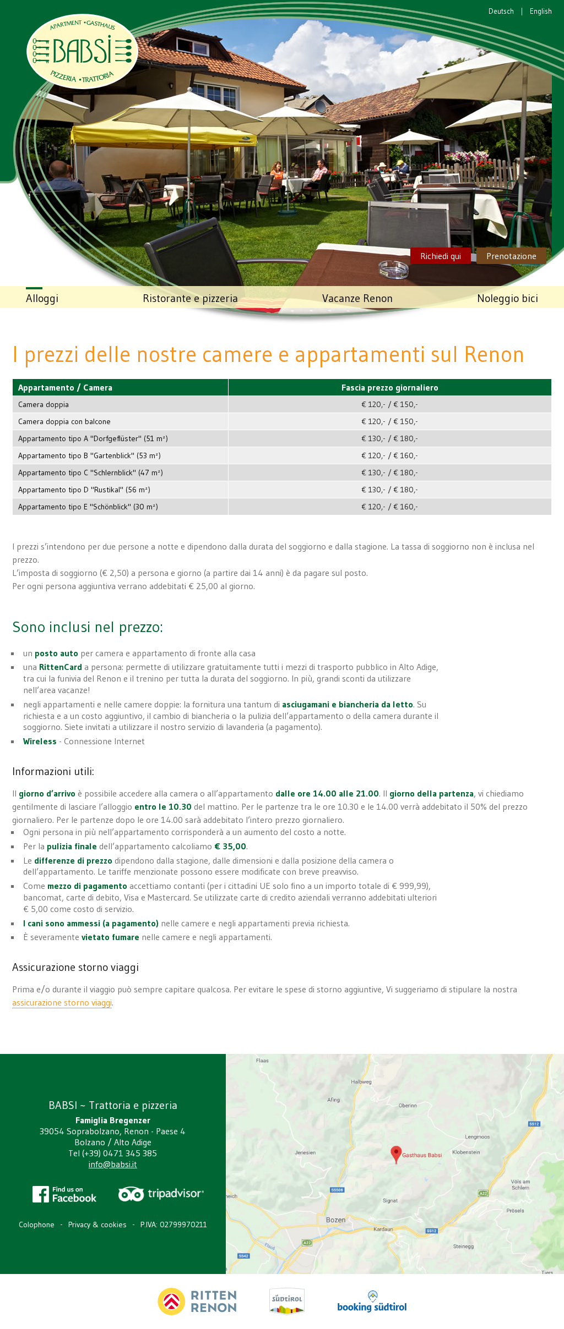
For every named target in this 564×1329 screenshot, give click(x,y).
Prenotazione (511, 255)
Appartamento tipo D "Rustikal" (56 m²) (84, 490)
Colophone (37, 1224)
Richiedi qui (440, 255)
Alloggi (42, 298)
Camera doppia (43, 404)
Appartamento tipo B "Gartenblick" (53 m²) (89, 455)
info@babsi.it (113, 1163)
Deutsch (501, 11)
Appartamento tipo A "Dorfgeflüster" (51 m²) (93, 438)
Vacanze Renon (357, 298)
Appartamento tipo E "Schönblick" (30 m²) (88, 507)
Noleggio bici (507, 298)
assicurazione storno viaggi (62, 1002)
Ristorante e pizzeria (190, 298)
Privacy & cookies (97, 1224)
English (541, 11)
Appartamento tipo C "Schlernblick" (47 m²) (90, 472)
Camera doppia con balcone (64, 421)
